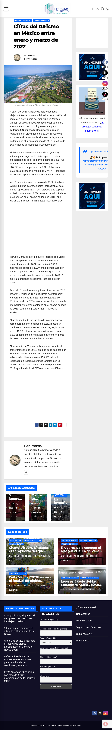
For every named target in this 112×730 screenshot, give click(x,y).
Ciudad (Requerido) (48, 657)
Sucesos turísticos (18, 574)
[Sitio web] (26, 472)
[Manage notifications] (105, 724)
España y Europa (16, 544)
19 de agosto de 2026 (74, 590)
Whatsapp (44, 676)
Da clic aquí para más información (93, 126)
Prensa (31, 55)
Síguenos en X (84, 634)
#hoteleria (99, 160)
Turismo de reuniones (89, 578)
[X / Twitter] (97, 8)
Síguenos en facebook (88, 627)
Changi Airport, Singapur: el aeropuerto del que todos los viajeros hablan (29, 551)
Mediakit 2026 (84, 620)
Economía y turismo (22, 20)
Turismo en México (41, 20)
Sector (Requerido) (48, 638)
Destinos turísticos (88, 540)
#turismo (88, 160)
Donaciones (82, 640)
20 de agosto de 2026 (22, 586)
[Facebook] (92, 8)
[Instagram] (102, 8)
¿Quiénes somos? (86, 607)
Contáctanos (83, 614)
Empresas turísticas (59, 495)
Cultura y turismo (69, 540)
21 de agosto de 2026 (22, 556)
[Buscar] (107, 8)
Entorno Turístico (14, 514)
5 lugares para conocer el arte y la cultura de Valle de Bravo (81, 551)
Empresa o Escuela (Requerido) (54, 648)
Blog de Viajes (15, 540)
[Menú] (6, 9)
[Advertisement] (38, 230)
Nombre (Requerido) (49, 619)
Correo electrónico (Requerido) (53, 629)
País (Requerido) (47, 666)
